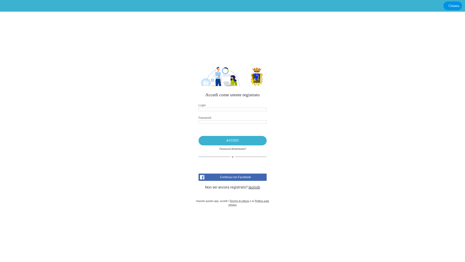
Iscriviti (254, 187)
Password (205, 118)
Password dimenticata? (232, 148)
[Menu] (7, 5)
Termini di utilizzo (239, 201)
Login (202, 105)
